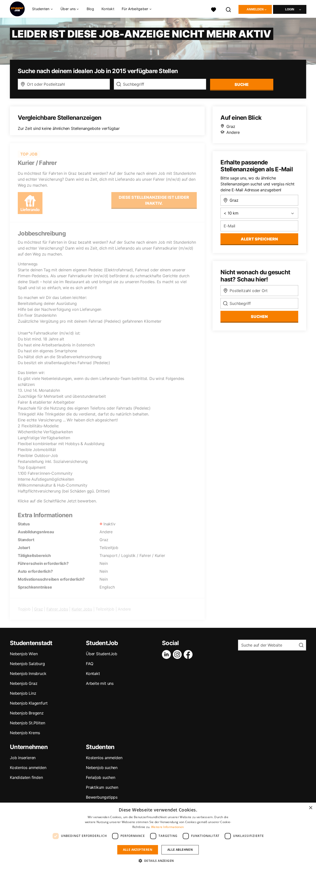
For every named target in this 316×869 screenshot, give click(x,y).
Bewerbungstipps (102, 797)
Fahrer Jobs (57, 609)
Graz (38, 609)
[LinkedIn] (167, 654)
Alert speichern (259, 239)
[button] (158, 860)
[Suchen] (228, 9)
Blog (90, 9)
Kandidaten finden (26, 777)
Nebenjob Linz (23, 693)
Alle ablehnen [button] (180, 850)
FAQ (89, 663)
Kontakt (107, 9)
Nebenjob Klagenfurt (29, 703)
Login (289, 9)
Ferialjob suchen (100, 777)
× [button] (310, 808)
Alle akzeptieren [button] (137, 850)
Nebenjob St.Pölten (27, 722)
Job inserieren (23, 757)
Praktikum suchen (102, 787)
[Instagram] (178, 654)
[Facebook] (189, 654)
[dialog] (158, 836)
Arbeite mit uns (100, 683)
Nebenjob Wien (24, 653)
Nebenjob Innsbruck (28, 673)
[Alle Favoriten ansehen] (213, 9)
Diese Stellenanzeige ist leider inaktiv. (154, 200)
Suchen (259, 316)
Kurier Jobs (82, 609)
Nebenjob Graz (23, 683)
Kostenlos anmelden (28, 767)
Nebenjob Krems (25, 732)
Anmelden (255, 9)
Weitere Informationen (167, 827)
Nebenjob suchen (102, 767)
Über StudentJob (101, 653)
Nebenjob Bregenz (27, 713)
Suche (242, 84)
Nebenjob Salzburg (27, 663)
